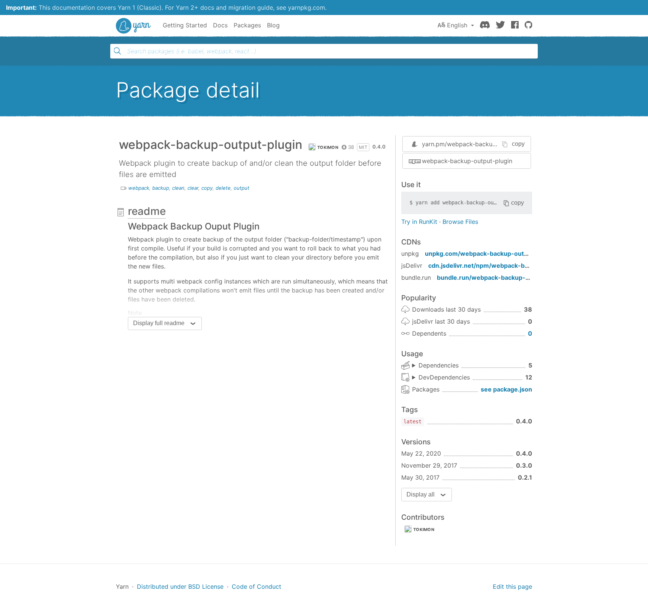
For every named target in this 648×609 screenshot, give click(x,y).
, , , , (435, 366)
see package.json (506, 389)
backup (160, 188)
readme (147, 211)
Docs (220, 25)
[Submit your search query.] (117, 51)
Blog (273, 25)
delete (223, 188)
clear (193, 188)
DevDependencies (444, 377)
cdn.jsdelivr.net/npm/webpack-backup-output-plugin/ (508, 265)
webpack (138, 188)
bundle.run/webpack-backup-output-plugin (501, 277)
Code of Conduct (256, 586)
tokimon (327, 147)
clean (178, 188)
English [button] (457, 25)
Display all (420, 494)
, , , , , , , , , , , (441, 378)
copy (207, 188)
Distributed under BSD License (180, 586)
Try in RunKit (419, 221)
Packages (247, 25)
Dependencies (438, 365)
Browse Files (460, 221)
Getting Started (185, 25)
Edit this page (512, 586)
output (241, 188)
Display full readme (158, 323)
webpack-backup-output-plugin (467, 161)
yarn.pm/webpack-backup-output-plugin (479, 144)
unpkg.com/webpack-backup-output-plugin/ (491, 253)
